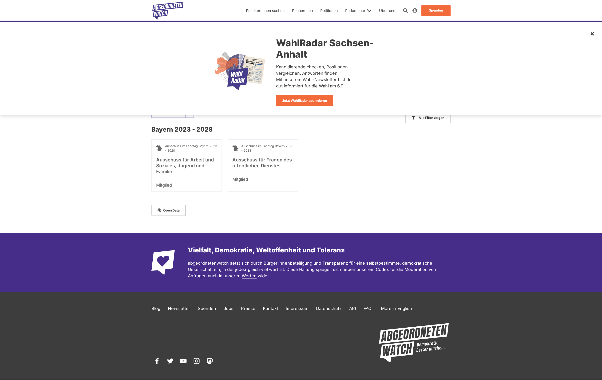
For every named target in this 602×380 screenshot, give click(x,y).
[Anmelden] (415, 10)
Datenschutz (329, 308)
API (352, 308)
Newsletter (179, 308)
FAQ (368, 308)
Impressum (297, 308)
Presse (248, 308)
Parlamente (355, 10)
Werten (249, 275)
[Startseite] (167, 10)
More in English (396, 308)
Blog (155, 308)
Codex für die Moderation (402, 269)
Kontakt (270, 308)
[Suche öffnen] (405, 10)
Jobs (229, 308)
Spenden (207, 308)
